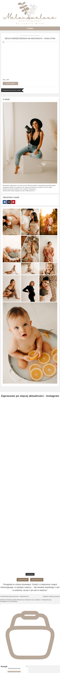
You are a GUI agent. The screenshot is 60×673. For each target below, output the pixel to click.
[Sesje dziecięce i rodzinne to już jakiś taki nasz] (15, 511)
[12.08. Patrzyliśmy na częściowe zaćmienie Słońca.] (45, 442)
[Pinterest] (13, 202)
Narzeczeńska (34, 35)
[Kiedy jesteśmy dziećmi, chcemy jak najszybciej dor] (15, 494)
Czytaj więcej (10, 83)
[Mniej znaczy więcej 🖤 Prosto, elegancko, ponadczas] (45, 546)
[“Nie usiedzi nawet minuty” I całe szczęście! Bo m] (15, 546)
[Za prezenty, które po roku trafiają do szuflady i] (15, 477)
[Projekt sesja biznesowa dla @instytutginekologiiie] (45, 563)
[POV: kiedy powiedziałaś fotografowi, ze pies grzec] (15, 563)
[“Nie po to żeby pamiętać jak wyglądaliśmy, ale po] (15, 442)
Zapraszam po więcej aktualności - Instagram (30, 395)
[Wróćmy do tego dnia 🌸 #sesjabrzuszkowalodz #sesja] (15, 460)
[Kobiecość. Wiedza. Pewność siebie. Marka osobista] (45, 408)
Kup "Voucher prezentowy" (14, 671)
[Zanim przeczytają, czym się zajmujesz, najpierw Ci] (15, 408)
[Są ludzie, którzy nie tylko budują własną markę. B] (45, 494)
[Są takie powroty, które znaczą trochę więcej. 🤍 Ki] (15, 425)
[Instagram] (9, 202)
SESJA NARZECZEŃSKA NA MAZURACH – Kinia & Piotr (30, 38)
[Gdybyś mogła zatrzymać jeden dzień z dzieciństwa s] (45, 511)
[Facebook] (5, 202)
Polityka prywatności (54, 596)
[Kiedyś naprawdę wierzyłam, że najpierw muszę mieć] (15, 529)
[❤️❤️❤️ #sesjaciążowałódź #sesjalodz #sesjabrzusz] (45, 529)
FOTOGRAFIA (24, 35)
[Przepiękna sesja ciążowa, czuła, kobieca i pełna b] (45, 477)
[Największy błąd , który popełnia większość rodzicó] (45, 460)
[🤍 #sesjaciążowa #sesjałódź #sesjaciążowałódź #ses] (45, 425)
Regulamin (46, 596)
